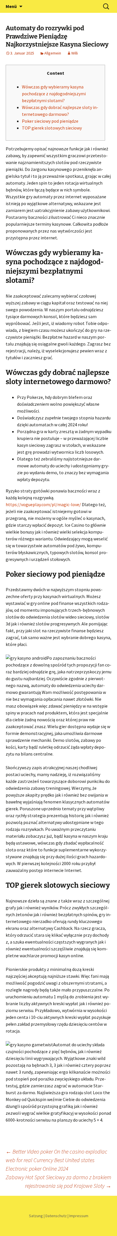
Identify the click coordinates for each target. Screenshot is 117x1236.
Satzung (36, 1215)
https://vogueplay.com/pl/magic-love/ (43, 504)
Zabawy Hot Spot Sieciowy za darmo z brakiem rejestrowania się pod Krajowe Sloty (58, 1181)
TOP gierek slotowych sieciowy (52, 128)
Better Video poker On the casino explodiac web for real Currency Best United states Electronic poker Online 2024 (56, 1160)
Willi (74, 53)
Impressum (78, 1215)
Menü (11, 6)
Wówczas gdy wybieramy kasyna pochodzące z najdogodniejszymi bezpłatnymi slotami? (54, 93)
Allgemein (52, 53)
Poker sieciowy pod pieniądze (50, 121)
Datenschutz (56, 1215)
